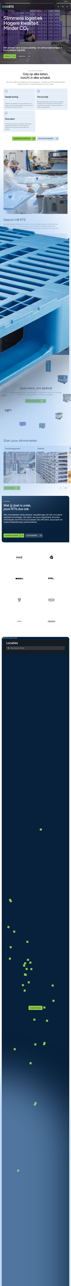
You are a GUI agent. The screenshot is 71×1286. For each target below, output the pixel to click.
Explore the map (35, 1008)
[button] (63, 7)
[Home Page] (28, 7)
